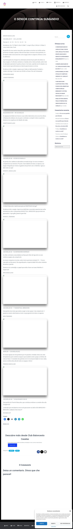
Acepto (42, 523)
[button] (70, 511)
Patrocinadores (61, 6)
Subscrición (12, 445)
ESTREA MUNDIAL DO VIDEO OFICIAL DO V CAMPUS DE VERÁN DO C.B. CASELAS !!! (62, 74)
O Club (42, 2)
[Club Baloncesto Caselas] (4, 4)
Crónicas (11, 450)
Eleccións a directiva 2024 (62, 126)
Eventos (58, 2)
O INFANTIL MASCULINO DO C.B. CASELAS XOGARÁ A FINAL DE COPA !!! (63, 66)
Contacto (66, 2)
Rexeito (53, 523)
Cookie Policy (53, 526)
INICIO (35, 2)
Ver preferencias (65, 523)
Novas (49, 2)
